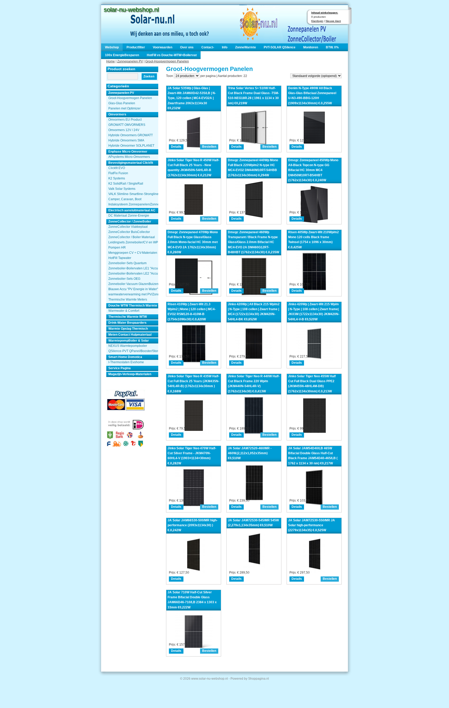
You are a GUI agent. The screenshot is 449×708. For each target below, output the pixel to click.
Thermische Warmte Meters (127, 299)
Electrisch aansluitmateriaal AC (131, 210)
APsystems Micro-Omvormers (129, 157)
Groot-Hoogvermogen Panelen (167, 61)
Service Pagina (119, 368)
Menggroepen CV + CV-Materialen (132, 253)
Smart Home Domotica (125, 357)
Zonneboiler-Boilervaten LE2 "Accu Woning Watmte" (133, 273)
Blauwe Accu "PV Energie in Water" (133, 289)
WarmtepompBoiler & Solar (128, 340)
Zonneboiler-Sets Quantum (127, 263)
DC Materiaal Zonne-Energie (128, 215)
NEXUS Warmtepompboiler (127, 346)
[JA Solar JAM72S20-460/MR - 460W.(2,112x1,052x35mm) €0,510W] (254, 499)
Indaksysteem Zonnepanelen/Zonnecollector (133, 204)
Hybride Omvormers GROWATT (130, 135)
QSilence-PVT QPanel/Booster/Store (133, 351)
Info (224, 47)
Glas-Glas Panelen (121, 103)
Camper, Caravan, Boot (124, 199)
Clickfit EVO (116, 168)
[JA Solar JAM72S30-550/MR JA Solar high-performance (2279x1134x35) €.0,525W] (314, 571)
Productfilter (136, 47)
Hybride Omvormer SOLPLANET (131, 145)
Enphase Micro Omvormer (127, 151)
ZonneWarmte (245, 47)
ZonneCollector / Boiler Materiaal (131, 237)
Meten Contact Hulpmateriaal (129, 334)
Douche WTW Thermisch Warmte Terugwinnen (133, 305)
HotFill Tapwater (119, 258)
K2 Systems (116, 178)
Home (110, 61)
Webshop (112, 47)
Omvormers (117, 114)
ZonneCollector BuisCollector (129, 232)
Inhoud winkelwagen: (324, 12)
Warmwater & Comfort (123, 311)
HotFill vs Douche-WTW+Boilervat (172, 55)
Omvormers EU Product (125, 119)
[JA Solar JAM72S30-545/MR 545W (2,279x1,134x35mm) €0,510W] (254, 566)
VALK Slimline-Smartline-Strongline (133, 194)
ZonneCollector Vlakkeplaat (128, 227)
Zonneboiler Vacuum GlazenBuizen (133, 284)
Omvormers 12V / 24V (123, 130)
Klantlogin (317, 21)
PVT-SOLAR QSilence (279, 47)
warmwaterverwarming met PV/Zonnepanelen (133, 294)
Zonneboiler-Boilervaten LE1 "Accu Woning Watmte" (133, 268)
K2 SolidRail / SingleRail (125, 183)
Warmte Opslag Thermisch (128, 328)
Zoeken (148, 76)
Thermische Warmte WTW (127, 317)
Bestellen (209, 146)
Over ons (187, 47)
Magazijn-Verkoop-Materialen (129, 374)
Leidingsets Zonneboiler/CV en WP (133, 242)
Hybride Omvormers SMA (126, 140)
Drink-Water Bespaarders (127, 322)
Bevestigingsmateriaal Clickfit (130, 163)
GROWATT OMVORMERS (126, 125)
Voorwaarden (162, 47)
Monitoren (310, 47)
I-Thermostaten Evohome (126, 362)
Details (176, 146)
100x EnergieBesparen (122, 55)
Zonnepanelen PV (130, 61)
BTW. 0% (332, 47)
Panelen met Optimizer (124, 108)
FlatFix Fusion (118, 173)
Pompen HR (117, 247)
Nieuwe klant (333, 21)
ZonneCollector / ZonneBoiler (129, 221)
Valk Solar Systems (121, 189)
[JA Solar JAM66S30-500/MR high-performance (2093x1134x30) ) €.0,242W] (193, 571)
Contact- (207, 47)
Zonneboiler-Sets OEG (124, 279)
